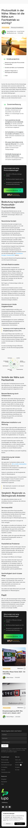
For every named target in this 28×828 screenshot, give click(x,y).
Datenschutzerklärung (17, 750)
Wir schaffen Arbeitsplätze (19, 464)
